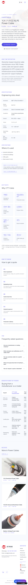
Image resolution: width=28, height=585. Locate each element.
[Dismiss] (26, 583)
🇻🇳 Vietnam (22, 565)
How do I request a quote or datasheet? (13, 368)
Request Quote (10, 44)
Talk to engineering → (10, 171)
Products (22, 550)
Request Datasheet (12, 48)
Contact (22, 572)
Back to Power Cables (9, 14)
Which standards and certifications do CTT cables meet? (13, 351)
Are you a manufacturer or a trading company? (12, 346)
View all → (5, 453)
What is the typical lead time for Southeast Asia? (13, 363)
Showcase (22, 552)
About (21, 559)
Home (21, 548)
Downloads (22, 555)
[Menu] (25, 2)
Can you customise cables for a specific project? (13, 357)
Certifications (23, 557)
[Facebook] (6, 572)
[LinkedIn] (3, 572)
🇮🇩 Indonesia (23, 567)
